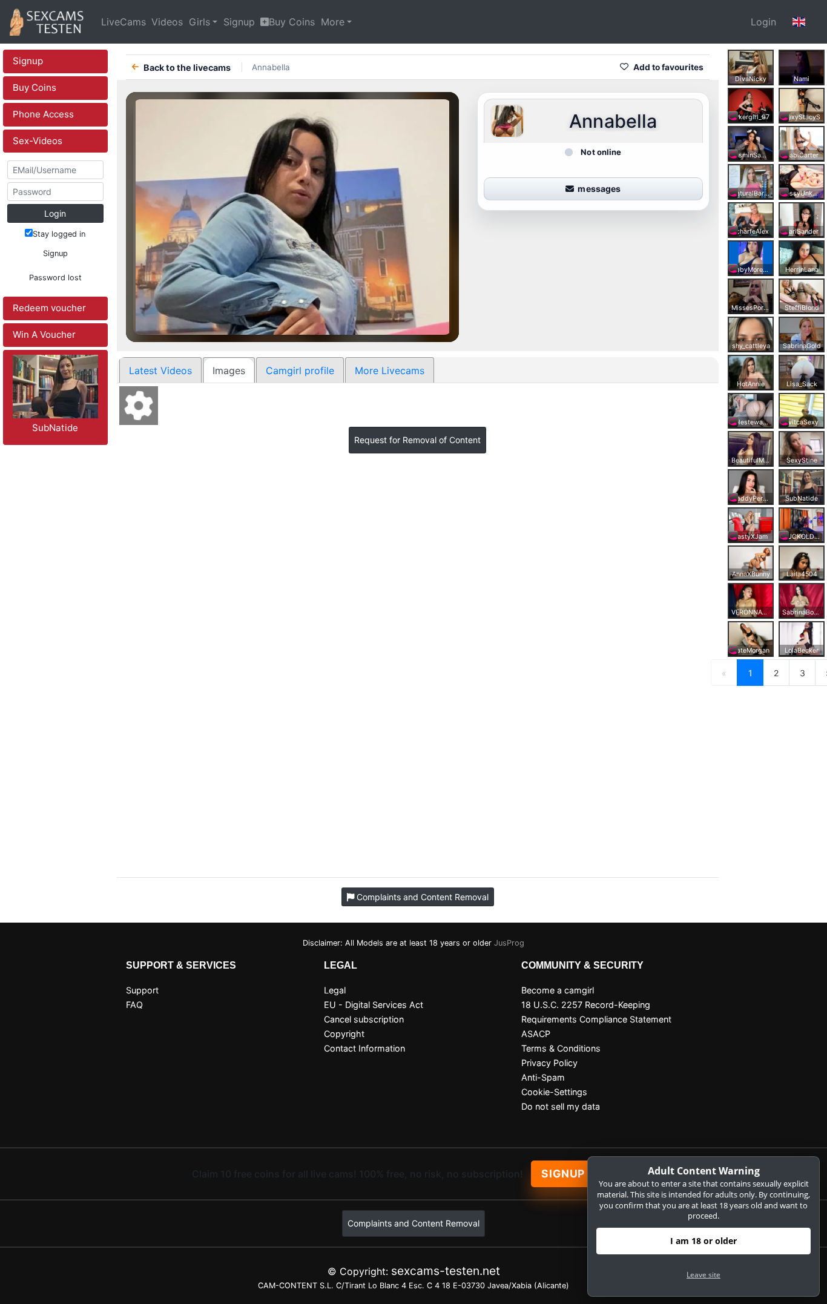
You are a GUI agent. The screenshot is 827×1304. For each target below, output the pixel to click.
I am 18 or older (703, 1240)
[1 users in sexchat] (751, 66)
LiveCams (123, 22)
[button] (799, 21)
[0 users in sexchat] (801, 66)
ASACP (535, 1034)
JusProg (509, 942)
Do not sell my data (560, 1106)
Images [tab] (229, 370)
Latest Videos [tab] (160, 370)
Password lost (55, 277)
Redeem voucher (49, 308)
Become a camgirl (557, 990)
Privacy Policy (549, 1063)
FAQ (134, 1004)
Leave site (703, 1274)
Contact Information (364, 1048)
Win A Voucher (44, 334)
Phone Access (43, 114)
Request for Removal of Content (417, 440)
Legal (335, 990)
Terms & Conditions (561, 1048)
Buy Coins (292, 22)
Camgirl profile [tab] (300, 370)
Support (142, 990)
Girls (199, 22)
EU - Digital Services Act (373, 1004)
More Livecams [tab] (389, 370)
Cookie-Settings (554, 1092)
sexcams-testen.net (445, 1270)
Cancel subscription (364, 1019)
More (332, 22)
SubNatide (55, 427)
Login (763, 22)
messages (599, 188)
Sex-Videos (37, 141)
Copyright (344, 1034)
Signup (239, 22)
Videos (167, 22)
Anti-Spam (543, 1077)
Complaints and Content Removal (413, 1223)
